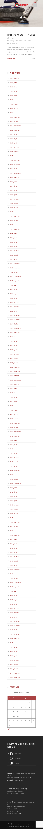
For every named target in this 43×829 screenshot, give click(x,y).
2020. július (13, 389)
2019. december (15, 419)
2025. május (13, 139)
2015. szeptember (15, 634)
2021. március (14, 354)
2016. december (15, 570)
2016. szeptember (15, 582)
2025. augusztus (15, 130)
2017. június (13, 544)
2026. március (14, 100)
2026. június (13, 87)
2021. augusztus (15, 333)
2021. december (15, 315)
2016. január (14, 617)
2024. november (15, 164)
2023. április (13, 246)
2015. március (14, 660)
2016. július (13, 591)
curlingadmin (14, 43)
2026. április (13, 95)
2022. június (13, 289)
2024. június (13, 186)
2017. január (14, 565)
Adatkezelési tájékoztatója (15, 791)
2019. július (13, 440)
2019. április (13, 453)
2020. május (13, 397)
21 (25, 716)
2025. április (13, 143)
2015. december (15, 621)
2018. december (15, 470)
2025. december (15, 113)
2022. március (14, 302)
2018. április (13, 501)
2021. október (14, 324)
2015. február (14, 664)
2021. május (13, 345)
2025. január (14, 156)
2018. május (13, 496)
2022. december (15, 264)
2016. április (13, 604)
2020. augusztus (15, 384)
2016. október (14, 578)
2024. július (13, 182)
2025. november (15, 117)
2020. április (13, 401)
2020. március (14, 406)
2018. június (13, 492)
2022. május (13, 294)
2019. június (13, 445)
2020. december (15, 367)
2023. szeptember (15, 225)
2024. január (14, 208)
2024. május (13, 190)
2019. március (14, 457)
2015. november (15, 626)
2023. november (15, 216)
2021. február (14, 358)
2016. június (13, 595)
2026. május (13, 91)
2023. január (14, 259)
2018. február (14, 509)
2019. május (13, 449)
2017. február (14, 561)
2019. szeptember (15, 432)
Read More (11, 59)
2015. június (13, 647)
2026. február (14, 104)
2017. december (15, 518)
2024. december (15, 160)
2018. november (15, 475)
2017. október (14, 526)
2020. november (15, 371)
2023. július (13, 233)
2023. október (14, 220)
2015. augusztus (15, 638)
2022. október (14, 272)
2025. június (13, 134)
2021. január (14, 363)
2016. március (14, 608)
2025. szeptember (15, 126)
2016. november (15, 574)
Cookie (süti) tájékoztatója (15, 793)
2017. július (13, 539)
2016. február (14, 613)
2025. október (14, 121)
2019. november (15, 423)
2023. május (13, 242)
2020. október (14, 376)
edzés (21, 41)
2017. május (13, 548)
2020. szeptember (15, 380)
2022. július (13, 285)
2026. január (14, 108)
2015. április (13, 656)
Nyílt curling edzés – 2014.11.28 (21, 35)
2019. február (14, 462)
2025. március (14, 147)
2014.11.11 (13, 38)
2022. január (14, 311)
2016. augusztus (15, 587)
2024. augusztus (15, 177)
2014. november (15, 677)
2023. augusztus (15, 229)
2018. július (13, 488)
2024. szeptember (15, 173)
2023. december (15, 212)
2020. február (14, 410)
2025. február (14, 152)
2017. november (15, 522)
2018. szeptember (15, 483)
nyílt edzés (27, 41)
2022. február (14, 307)
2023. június (13, 238)
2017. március (14, 557)
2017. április (13, 552)
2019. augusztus (15, 436)
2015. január (14, 669)
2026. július (13, 83)
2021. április (13, 350)
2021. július (13, 337)
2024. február (14, 203)
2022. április (13, 298)
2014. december (15, 673)
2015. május (13, 651)
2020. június (13, 393)
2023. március (14, 251)
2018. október (14, 479)
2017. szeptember (15, 531)
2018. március (14, 505)
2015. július (13, 643)
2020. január (14, 414)
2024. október (14, 169)
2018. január (14, 514)
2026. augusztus (15, 78)
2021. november (15, 320)
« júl (8, 729)
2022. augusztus (15, 281)
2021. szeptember (15, 328)
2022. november (15, 268)
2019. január (14, 466)
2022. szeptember (15, 276)
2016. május (13, 600)
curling (12, 41)
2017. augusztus (15, 535)
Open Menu (35, 5)
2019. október (14, 427)
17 (9, 716)
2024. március (14, 199)
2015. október (14, 630)
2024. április (13, 195)
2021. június (13, 341)
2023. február (14, 255)
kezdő (17, 41)
